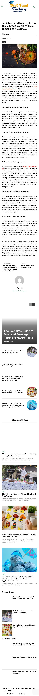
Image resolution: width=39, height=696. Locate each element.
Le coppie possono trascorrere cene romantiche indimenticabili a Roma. (23, 644)
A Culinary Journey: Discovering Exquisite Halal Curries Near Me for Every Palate (10, 268)
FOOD (3, 42)
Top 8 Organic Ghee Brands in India (27, 266)
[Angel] (3, 34)
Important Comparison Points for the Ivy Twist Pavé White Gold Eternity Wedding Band (13, 378)
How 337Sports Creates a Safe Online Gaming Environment (12, 365)
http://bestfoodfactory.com (19, 291)
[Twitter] (29, 694)
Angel (7, 34)
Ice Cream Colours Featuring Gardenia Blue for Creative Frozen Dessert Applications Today (13, 405)
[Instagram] (16, 694)
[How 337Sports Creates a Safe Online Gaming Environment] (32, 365)
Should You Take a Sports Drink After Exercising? (24, 672)
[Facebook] (4, 694)
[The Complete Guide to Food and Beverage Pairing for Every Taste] (19, 322)
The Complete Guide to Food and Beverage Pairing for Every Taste (18, 334)
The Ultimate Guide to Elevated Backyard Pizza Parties (12, 351)
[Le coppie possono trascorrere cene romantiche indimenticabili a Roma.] (7, 648)
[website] (19, 294)
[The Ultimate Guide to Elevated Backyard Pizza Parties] (32, 351)
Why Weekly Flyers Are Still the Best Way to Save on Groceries (12, 391)
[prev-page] (30, 304)
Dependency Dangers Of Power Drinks (24, 657)
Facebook (10, 694)
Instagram (22, 694)
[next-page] (33, 304)
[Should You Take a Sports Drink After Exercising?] (7, 676)
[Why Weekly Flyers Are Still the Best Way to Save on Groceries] (32, 392)
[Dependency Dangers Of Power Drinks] (7, 662)
